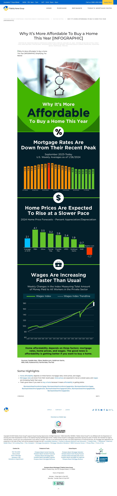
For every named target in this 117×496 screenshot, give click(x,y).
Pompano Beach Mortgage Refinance (44, 459)
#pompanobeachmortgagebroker (33, 388)
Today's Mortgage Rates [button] (100, 8)
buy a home (47, 382)
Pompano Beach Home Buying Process (73, 454)
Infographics (47, 44)
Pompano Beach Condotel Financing (44, 454)
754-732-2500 (16, 452)
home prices (59, 378)
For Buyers (36, 44)
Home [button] (49, 8)
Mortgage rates (25, 378)
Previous (21, 396)
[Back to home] (14, 8)
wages (95, 378)
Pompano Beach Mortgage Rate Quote (73, 455)
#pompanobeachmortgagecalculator (58, 388)
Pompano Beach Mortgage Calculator (72, 452)
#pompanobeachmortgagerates (59, 391)
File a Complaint (30, 443)
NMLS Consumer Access (78, 443)
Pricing (65, 45)
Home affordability (26, 376)
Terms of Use (100, 443)
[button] (58, 489)
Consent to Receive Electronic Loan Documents (72, 441)
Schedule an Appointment (16, 459)
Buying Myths (89, 43)
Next (97, 396)
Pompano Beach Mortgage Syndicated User (43, 43)
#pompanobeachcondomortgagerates (60, 386)
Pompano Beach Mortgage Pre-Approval (72, 457)
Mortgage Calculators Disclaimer (60, 443)
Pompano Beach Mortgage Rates (44, 455)
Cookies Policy (92, 441)
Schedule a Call (16, 457)
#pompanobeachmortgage (84, 386)
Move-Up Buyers (59, 44)
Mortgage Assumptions (42, 443)
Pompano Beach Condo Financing (78, 44)
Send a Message (16, 455)
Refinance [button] (77, 8)
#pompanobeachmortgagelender (83, 388)
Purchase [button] (62, 8)
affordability (68, 382)
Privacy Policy (90, 443)
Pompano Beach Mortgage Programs (44, 457)
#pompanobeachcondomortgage (35, 386)
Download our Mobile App (58, 417)
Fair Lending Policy (18, 443)
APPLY (49, 409)
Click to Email (16, 454)
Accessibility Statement (51, 441)
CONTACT (58, 409)
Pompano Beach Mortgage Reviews (73, 459)
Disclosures (102, 441)
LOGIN (67, 409)
